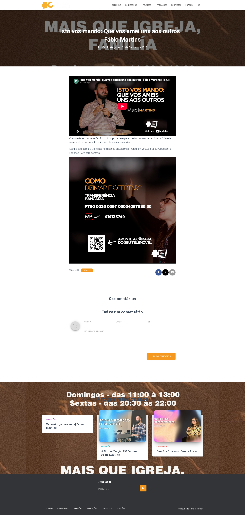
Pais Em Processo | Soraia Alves (177, 451)
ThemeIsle (198, 509)
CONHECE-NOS (131, 5)
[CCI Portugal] (56, 5)
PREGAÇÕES (162, 5)
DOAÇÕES (189, 5)
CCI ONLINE (116, 5)
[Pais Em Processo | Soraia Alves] (177, 426)
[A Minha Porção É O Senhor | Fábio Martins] (122, 426)
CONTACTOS (176, 5)
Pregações (87, 270)
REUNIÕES (147, 5)
